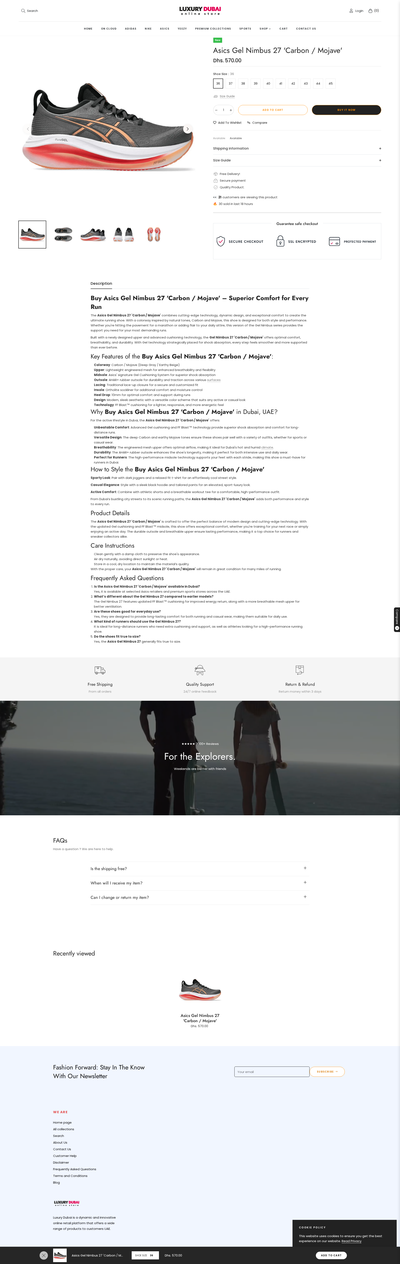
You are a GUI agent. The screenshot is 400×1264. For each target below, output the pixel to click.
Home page (62, 1122)
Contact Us (62, 1149)
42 (293, 83)
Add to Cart (331, 1255)
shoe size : (223, 74)
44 (318, 83)
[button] (29, 11)
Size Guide (227, 96)
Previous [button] (27, 129)
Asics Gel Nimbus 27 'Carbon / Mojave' (200, 1018)
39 (256, 83)
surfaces (214, 380)
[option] (108, 126)
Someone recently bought (120, 1174)
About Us (60, 1142)
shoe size (141, 1255)
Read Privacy (351, 1241)
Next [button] (187, 129)
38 (243, 83)
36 (218, 83)
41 (280, 83)
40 (268, 83)
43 (306, 83)
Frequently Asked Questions (74, 1169)
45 (331, 83)
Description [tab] (101, 283)
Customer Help (65, 1156)
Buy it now (346, 110)
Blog (56, 1182)
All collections (63, 1129)
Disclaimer (61, 1162)
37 (230, 83)
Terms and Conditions (70, 1176)
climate (267, 447)
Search (58, 1136)
